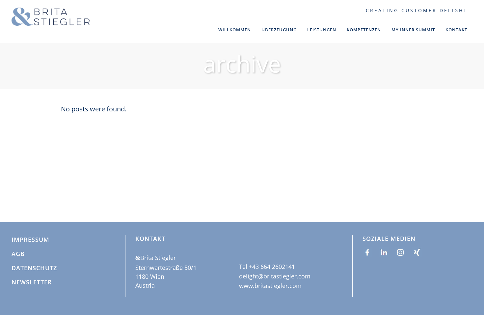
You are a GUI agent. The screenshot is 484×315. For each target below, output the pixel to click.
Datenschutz (34, 268)
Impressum (30, 239)
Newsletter (32, 282)
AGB (18, 254)
